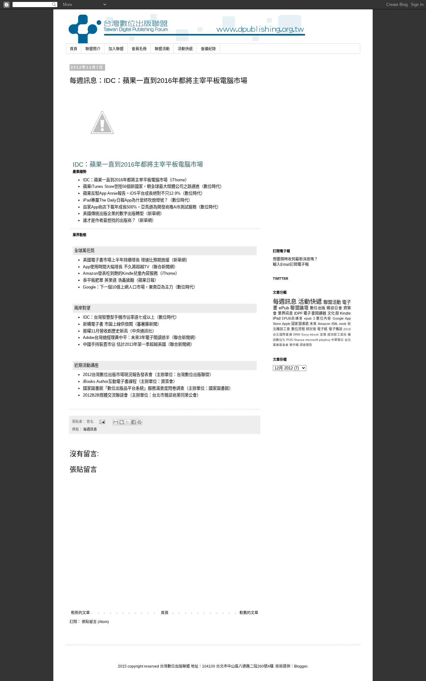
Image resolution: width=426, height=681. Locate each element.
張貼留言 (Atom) (95, 622)
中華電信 (337, 339)
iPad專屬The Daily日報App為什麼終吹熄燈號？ (125, 200)
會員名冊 (139, 49)
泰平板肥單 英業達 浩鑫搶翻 (108, 280)
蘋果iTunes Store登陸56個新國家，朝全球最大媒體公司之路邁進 (141, 186)
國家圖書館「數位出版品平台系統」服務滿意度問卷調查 (133, 388)
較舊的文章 (249, 613)
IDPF (298, 313)
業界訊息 (285, 313)
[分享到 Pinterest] (139, 422)
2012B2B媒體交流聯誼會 (105, 395)
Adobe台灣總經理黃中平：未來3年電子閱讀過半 (126, 337)
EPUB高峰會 (292, 318)
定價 (323, 334)
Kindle (345, 313)
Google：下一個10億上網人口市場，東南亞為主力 (128, 287)
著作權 (294, 344)
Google (338, 318)
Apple (286, 324)
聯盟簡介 (92, 49)
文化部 (333, 313)
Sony (305, 334)
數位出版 (318, 308)
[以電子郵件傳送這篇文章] (116, 422)
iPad (277, 318)
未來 (313, 324)
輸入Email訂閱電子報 (291, 264)
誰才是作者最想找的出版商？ (109, 220)
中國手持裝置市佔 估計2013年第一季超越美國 (124, 344)
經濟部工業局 (337, 334)
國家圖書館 (300, 324)
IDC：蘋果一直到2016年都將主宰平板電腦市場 (125, 180)
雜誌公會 (334, 308)
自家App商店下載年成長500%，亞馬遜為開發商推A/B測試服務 (139, 207)
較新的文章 (80, 613)
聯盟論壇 (299, 307)
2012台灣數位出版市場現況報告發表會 (117, 374)
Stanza (299, 339)
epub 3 (309, 318)
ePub (284, 307)
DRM (296, 334)
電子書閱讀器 (315, 313)
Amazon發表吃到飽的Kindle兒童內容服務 (120, 273)
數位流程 (298, 329)
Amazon (324, 324)
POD (289, 339)
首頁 (73, 49)
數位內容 (324, 318)
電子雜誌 (335, 329)
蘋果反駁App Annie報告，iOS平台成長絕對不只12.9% (132, 193)
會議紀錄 (208, 49)
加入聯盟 (116, 49)
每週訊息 (90, 429)
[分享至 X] (127, 422)
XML (334, 324)
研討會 (311, 329)
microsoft (311, 339)
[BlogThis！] (122, 422)
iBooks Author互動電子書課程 (110, 381)
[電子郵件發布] (102, 421)
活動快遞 (185, 49)
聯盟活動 (162, 49)
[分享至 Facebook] (133, 422)
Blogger (300, 666)
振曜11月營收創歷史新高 (105, 331)
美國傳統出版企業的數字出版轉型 (113, 213)
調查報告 (306, 344)
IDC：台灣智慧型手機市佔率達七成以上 (119, 317)
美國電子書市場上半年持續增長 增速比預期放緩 (126, 260)
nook (342, 324)
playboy (324, 339)
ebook (314, 334)
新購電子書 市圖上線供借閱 (108, 324)
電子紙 (322, 329)
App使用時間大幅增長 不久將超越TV (116, 266)
